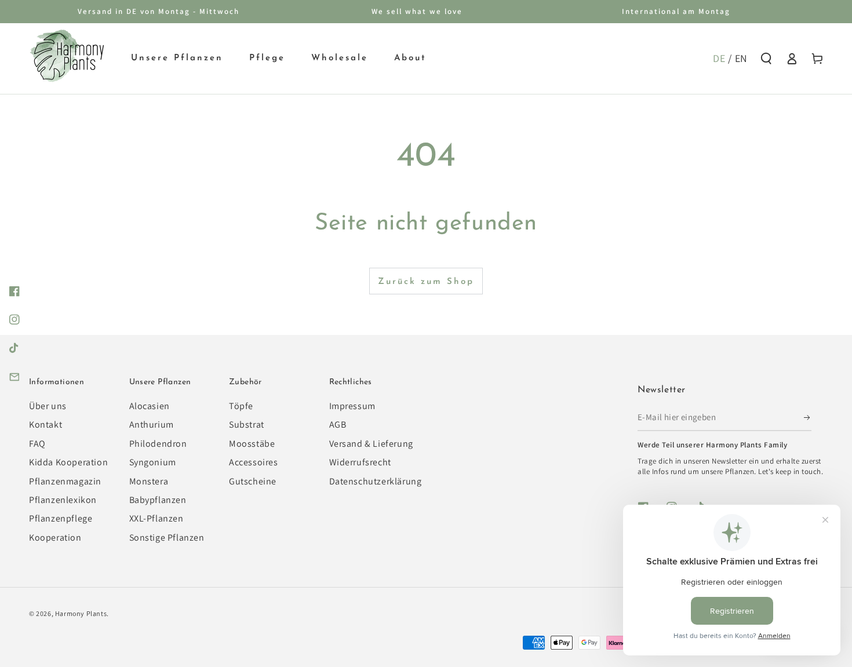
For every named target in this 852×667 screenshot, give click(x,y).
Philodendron (158, 444)
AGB (338, 424)
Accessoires (253, 462)
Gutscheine (252, 481)
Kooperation (55, 537)
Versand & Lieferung (371, 444)
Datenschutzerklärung (375, 481)
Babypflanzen (158, 500)
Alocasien (149, 406)
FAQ (37, 444)
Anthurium (151, 424)
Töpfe (241, 406)
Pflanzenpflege (60, 518)
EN (741, 58)
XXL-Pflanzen (156, 518)
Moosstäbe (252, 444)
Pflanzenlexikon (63, 500)
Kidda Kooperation (68, 462)
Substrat (246, 424)
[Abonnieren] (807, 418)
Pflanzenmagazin (65, 481)
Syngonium (152, 462)
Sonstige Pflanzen (167, 537)
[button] (766, 58)
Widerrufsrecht (360, 462)
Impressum (352, 406)
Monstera (149, 481)
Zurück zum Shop (426, 282)
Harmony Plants (81, 613)
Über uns (48, 406)
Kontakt (45, 424)
